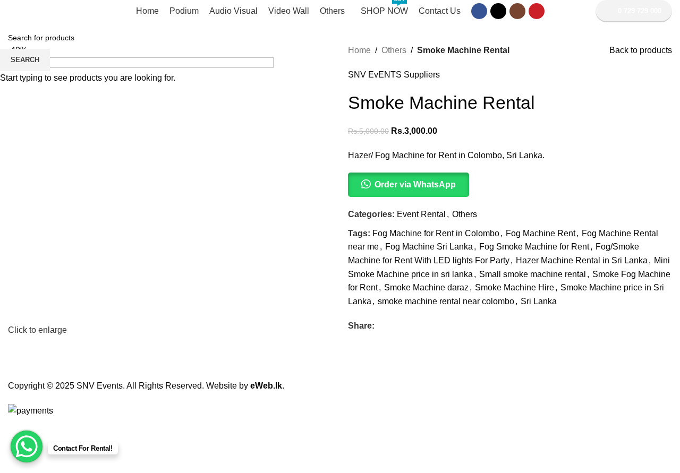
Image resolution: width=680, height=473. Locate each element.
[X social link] (498, 11)
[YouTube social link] (537, 11)
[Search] (581, 11)
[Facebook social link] (479, 11)
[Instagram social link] (517, 11)
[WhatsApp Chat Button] (26, 446)
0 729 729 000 (639, 11)
